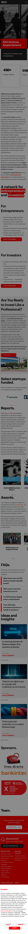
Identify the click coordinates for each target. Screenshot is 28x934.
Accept (14, 928)
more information (6, 911)
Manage (20, 924)
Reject (8, 924)
